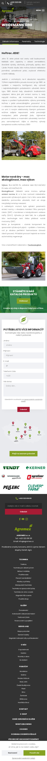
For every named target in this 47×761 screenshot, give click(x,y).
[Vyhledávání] (3, 3)
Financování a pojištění (23, 621)
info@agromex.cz (26, 541)
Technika (23, 559)
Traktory (23, 564)
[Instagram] (26, 519)
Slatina (23, 675)
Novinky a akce (23, 657)
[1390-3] (23, 145)
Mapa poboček (23, 631)
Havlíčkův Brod (23, 702)
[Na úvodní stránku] (8, 9)
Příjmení (6, 351)
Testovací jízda (23, 617)
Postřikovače (23, 575)
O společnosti (23, 650)
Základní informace (10, 41)
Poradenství (23, 610)
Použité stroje (24, 599)
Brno (23, 692)
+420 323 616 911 (15, 3)
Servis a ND (23, 626)
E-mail (6, 361)
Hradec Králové (23, 678)
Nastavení (12, 753)
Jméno (6, 341)
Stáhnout (23, 301)
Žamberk (23, 696)
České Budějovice (23, 685)
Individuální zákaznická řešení (23, 614)
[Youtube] (23, 519)
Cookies (23, 729)
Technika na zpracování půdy (23, 588)
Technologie (39, 41)
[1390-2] (23, 266)
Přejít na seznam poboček (23, 453)
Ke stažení (23, 660)
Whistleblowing (23, 724)
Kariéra (23, 653)
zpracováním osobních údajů (31, 400)
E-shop (23, 714)
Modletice (23, 671)
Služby (23, 605)
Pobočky (23, 666)
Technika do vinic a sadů (23, 592)
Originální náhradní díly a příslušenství (23, 638)
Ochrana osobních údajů (23, 734)
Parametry (26, 41)
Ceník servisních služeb (23, 719)
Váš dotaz (7, 382)
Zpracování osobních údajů (23, 758)
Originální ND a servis (23, 595)
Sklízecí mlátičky (23, 571)
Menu (38, 10)
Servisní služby (23, 635)
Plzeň (23, 689)
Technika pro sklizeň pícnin (23, 568)
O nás (23, 645)
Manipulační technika (23, 585)
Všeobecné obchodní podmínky (23, 739)
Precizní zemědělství (23, 578)
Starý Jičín (23, 682)
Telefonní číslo (9, 371)
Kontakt (23, 709)
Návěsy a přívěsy (23, 582)
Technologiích (34, 245)
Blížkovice (23, 699)
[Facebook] (19, 519)
